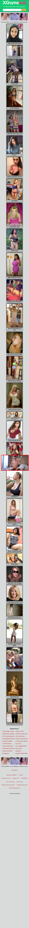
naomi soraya (20, 781)
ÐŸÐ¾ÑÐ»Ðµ (24, 778)
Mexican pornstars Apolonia (8, 784)
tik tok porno (14, 770)
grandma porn (15, 778)
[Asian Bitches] (14, 4)
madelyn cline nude (6, 778)
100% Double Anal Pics (14, 788)
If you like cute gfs (10, 781)
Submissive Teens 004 (22, 784)
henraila (21, 775)
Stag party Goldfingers (11, 775)
